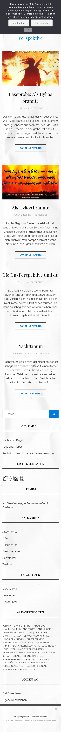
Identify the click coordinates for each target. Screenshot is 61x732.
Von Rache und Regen (33, 666)
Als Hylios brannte (30, 208)
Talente (43, 659)
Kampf (6, 646)
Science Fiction (21, 656)
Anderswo (29, 629)
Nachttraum (30, 346)
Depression (9, 632)
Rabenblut (33, 652)
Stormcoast (29, 659)
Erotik (6, 636)
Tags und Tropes (12, 446)
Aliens (16, 629)
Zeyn (32, 669)
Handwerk (8, 639)
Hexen (20, 639)
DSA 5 (31, 632)
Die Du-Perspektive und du (30, 275)
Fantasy (16, 636)
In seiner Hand (10, 642)
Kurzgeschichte (30, 646)
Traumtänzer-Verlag (14, 662)
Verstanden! (19, 23)
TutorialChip (28, 721)
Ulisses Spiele (37, 662)
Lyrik (13, 649)
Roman (6, 656)
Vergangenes (10, 666)
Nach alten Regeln (13, 440)
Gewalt (28, 636)
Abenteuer (40, 626)
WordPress (51, 721)
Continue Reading (30, 148)
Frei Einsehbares (12, 693)
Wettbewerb (10, 669)
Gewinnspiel (41, 636)
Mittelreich (8, 652)
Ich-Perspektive (35, 639)
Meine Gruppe (35, 649)
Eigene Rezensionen (14, 700)
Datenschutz (41, 23)
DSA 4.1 (22, 632)
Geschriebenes (41, 353)
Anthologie (44, 629)
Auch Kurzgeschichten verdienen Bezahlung (28, 453)
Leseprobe (48, 646)
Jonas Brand (42, 642)
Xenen (23, 669)
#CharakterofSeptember (17, 626)
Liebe (5, 649)
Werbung (8, 564)
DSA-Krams (9, 588)
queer (21, 652)
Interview (27, 642)
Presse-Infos (10, 601)
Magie (21, 649)
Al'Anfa (6, 629)
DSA (5, 538)
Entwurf (41, 632)
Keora (15, 646)
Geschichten (38, 108)
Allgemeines (9, 531)
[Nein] (28, 30)
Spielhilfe (37, 656)
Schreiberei (40, 215)
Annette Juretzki (39, 717)
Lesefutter (8, 595)
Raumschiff (49, 652)
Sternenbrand (11, 659)
